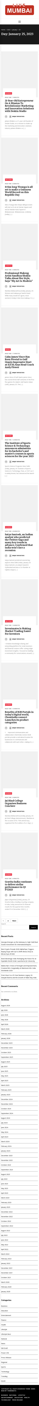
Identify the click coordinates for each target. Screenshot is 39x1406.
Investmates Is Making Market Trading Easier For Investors (18, 631)
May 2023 (4, 1188)
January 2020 (5, 1291)
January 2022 (5, 1263)
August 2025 (5, 1062)
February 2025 (6, 1090)
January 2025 (5, 1095)
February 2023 (6, 1202)
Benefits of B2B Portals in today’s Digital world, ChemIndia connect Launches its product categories (19, 717)
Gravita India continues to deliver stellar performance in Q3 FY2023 (18, 885)
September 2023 (7, 1170)
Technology (5, 1372)
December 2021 (6, 1268)
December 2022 (6, 1212)
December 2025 (6, 1043)
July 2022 (4, 1235)
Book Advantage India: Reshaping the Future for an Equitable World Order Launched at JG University (18, 960)
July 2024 (4, 1123)
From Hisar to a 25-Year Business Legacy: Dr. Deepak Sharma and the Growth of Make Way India (18, 976)
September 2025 (7, 1057)
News (3, 1343)
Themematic (11, 1391)
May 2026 (4, 1020)
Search (3, 924)
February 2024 (6, 1146)
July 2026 (4, 1010)
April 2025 (4, 1081)
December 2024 (6, 1099)
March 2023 (5, 1198)
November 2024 (7, 1104)
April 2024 (4, 1137)
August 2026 (5, 1005)
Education (4, 1311)
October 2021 (6, 1277)
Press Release (6, 1358)
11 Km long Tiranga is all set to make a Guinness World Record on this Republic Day (19, 191)
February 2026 (6, 1034)
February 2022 (6, 1259)
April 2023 (4, 1193)
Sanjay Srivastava (18, 116)
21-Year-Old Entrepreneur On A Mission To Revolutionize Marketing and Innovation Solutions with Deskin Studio (19, 106)
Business (9, 93)
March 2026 (5, 1029)
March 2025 (5, 1085)
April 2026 (4, 1024)
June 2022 (4, 1240)
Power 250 (5, 1353)
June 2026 (4, 1015)
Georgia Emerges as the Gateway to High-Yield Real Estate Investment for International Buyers (19, 943)
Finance (3, 1320)
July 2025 (4, 1066)
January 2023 (5, 1207)
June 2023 (4, 1184)
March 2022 (5, 1254)
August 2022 (5, 1231)
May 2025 (4, 1076)
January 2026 (5, 1038)
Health (3, 1325)
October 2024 (6, 1109)
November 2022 (7, 1216)
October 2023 (6, 1165)
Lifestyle (9, 266)
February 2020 (6, 1287)
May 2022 (4, 1245)
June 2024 (4, 1127)
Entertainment (6, 1315)
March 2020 (5, 1282)
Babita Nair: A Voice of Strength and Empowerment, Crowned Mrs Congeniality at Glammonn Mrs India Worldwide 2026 (19, 968)
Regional (4, 1362)
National (9, 179)
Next (14, 921)
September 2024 (7, 1113)
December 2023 (6, 1156)
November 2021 (7, 1273)
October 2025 (6, 1052)
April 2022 (4, 1249)
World (8, 349)
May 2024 (4, 1132)
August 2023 (5, 1174)
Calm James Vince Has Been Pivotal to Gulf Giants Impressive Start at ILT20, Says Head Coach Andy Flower (19, 362)
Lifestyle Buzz (6, 1334)
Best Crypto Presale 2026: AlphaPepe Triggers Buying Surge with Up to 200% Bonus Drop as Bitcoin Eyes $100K (17, 951)
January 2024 (5, 1151)
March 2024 (5, 1141)
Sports (3, 1367)
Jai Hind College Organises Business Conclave (15, 803)
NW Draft (4, 1348)
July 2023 (4, 1179)
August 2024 (5, 1118)
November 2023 (7, 1160)
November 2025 (7, 1048)
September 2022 (7, 1226)
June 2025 (4, 1071)
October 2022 (6, 1221)
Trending (4, 1376)
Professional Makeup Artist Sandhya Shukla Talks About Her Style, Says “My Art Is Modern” (19, 277)
